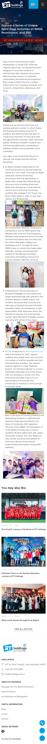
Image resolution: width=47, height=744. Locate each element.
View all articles (23, 629)
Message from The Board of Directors (17, 686)
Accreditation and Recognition (14, 696)
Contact (4, 719)
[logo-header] (12, 4)
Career (4, 714)
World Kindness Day (34, 352)
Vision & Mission (8, 691)
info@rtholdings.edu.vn (15, 674)
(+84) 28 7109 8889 (14, 669)
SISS (9, 352)
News (3, 709)
